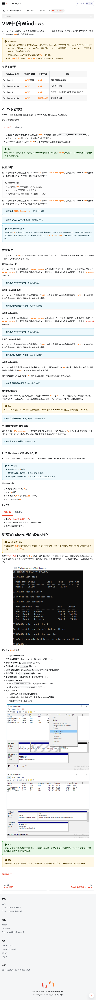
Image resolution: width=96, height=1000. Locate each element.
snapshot (12, 549)
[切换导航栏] (3, 3)
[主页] (4, 11)
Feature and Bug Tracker (12, 932)
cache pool (89, 321)
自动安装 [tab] (7, 127)
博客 (4, 957)
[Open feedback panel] (91, 995)
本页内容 (7, 16)
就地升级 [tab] (7, 512)
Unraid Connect (8, 949)
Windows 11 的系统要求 (43, 476)
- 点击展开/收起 (25, 211)
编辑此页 (8, 874)
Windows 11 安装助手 (18, 519)
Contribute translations (11, 911)
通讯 (4, 953)
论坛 (4, 924)
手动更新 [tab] (18, 127)
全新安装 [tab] (18, 512)
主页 (4, 904)
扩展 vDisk (11, 556)
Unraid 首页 (7, 945)
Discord (5, 928)
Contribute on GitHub (10, 907)
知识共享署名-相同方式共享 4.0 (15, 970)
